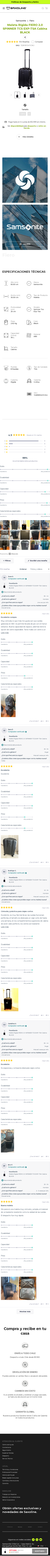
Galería (26, 244)
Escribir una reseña (40, 561)
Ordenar (23, 569)
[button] (17, 41)
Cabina (22, 114)
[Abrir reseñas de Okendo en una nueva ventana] (9, 554)
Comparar (39, 42)
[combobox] (42, 1546)
